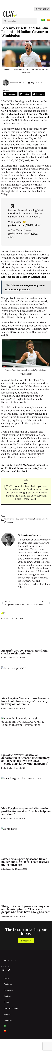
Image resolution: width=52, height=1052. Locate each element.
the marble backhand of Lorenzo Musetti (24, 113)
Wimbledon (8, 522)
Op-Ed (6, 1002)
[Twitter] (9, 970)
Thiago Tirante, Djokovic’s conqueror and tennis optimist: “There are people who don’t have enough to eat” (25, 909)
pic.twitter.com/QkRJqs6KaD (24, 225)
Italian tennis (9, 519)
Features (8, 984)
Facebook (22, 471)
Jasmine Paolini (26, 519)
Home (6, 978)
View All (7, 1014)
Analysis (7, 996)
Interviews (8, 990)
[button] (10, 94)
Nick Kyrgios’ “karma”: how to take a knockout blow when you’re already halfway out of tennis (25, 701)
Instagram (37, 468)
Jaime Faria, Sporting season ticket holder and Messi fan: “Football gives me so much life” (25, 862)
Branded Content (11, 1008)
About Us (8, 1020)
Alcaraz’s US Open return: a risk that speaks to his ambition (25, 652)
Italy (17, 519)
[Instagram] (3, 970)
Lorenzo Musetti (41, 519)
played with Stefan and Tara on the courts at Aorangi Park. (25, 275)
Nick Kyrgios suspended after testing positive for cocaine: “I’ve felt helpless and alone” (26, 811)
